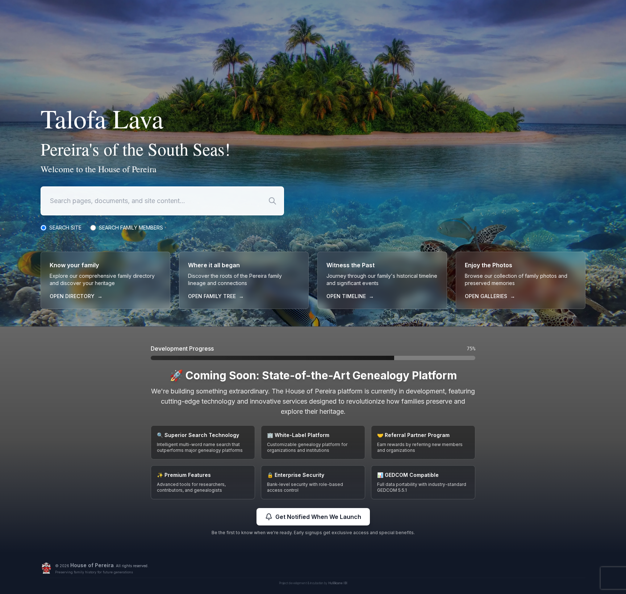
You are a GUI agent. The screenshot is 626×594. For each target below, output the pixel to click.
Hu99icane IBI (337, 583)
